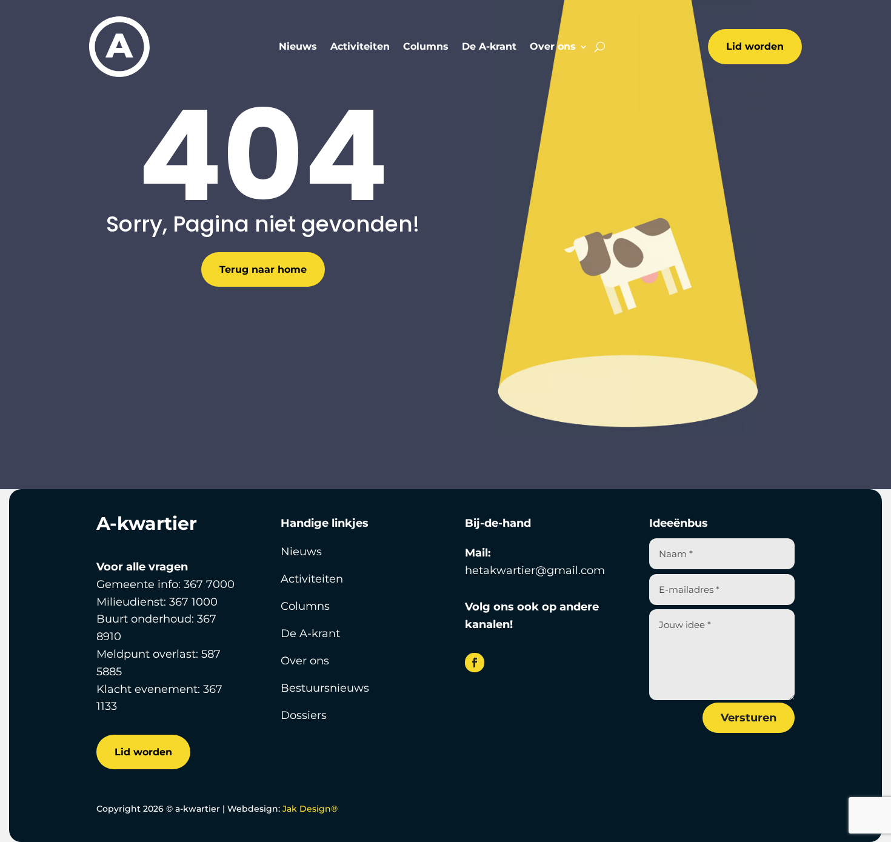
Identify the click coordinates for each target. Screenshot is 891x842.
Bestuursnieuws (325, 688)
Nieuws (298, 47)
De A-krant (489, 47)
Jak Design (310, 808)
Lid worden (755, 46)
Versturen (748, 717)
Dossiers (304, 715)
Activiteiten (360, 47)
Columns (426, 47)
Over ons (553, 47)
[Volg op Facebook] (474, 662)
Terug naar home (263, 269)
